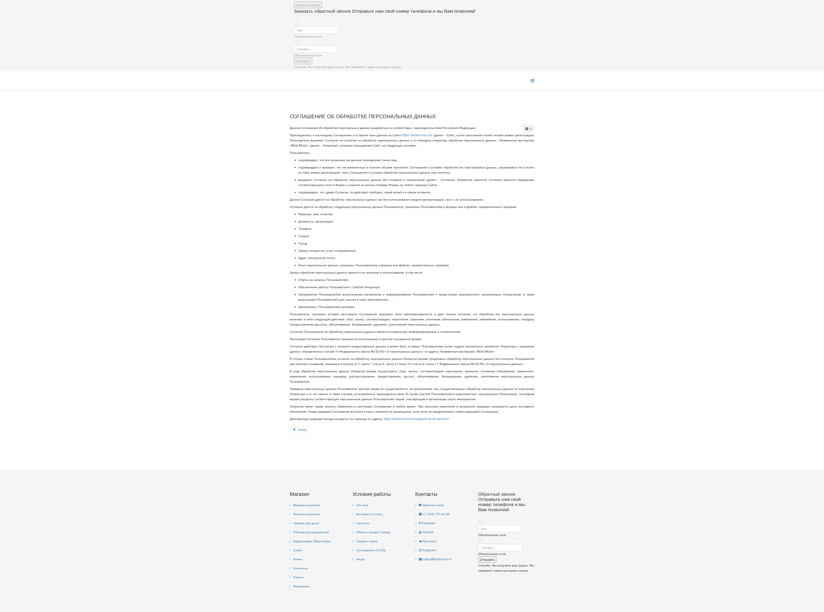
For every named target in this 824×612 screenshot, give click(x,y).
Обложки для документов (310, 532)
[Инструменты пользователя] (529, 128)
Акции (360, 559)
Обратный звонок (308, 5)
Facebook (428, 523)
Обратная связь (432, 505)
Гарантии (362, 523)
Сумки (297, 550)
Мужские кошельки (306, 505)
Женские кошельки (306, 514)
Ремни (297, 559)
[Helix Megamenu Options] (532, 80)
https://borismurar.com (417, 135)
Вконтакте (429, 541)
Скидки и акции (366, 541)
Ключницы (300, 568)
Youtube (427, 532)
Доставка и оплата (368, 514)
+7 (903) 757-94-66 (435, 514)
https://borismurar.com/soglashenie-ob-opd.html (416, 419)
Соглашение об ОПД (370, 550)
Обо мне (361, 505)
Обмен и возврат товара (373, 532)
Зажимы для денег (306, 523)
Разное (297, 577)
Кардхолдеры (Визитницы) (311, 541)
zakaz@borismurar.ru (437, 559)
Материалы (301, 586)
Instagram (428, 550)
